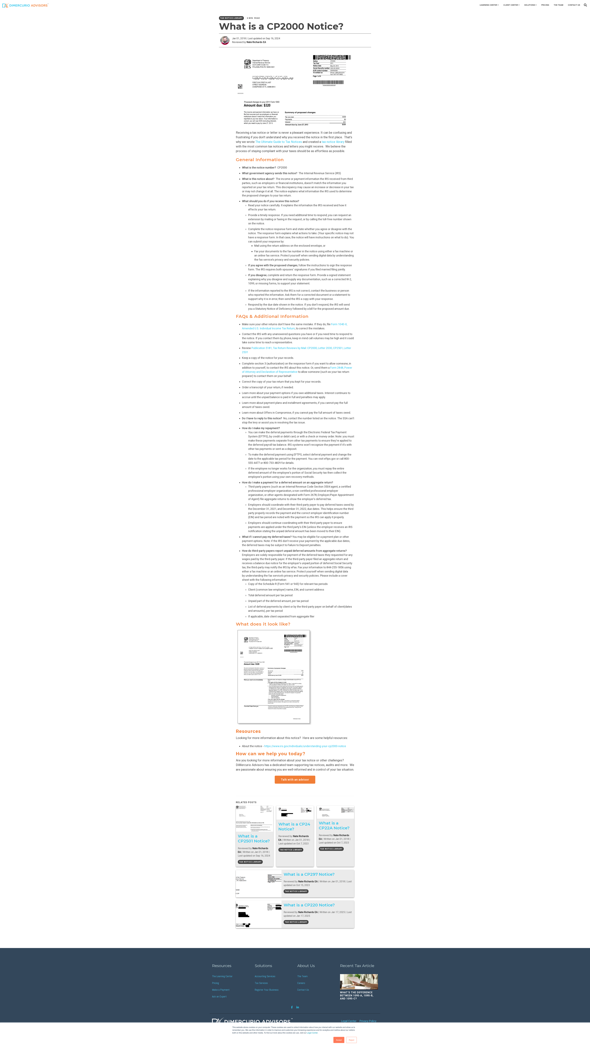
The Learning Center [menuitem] (222, 976)
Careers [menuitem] (301, 983)
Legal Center (312, 1032)
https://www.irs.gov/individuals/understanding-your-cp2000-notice (305, 746)
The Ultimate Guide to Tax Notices (278, 142)
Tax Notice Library (231, 18)
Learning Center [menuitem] (488, 5)
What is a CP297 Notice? (309, 874)
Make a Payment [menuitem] (221, 989)
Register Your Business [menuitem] (267, 989)
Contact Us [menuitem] (574, 5)
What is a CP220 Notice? (309, 904)
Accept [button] (339, 1040)
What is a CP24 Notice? (294, 827)
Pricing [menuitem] (545, 5)
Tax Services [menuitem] (261, 983)
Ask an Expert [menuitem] (219, 996)
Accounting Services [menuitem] (265, 976)
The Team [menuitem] (558, 5)
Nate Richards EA (256, 42)
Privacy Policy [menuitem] (368, 1021)
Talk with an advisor (295, 779)
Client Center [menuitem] (510, 5)
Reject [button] (351, 1040)
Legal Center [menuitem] (348, 1021)
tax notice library (333, 142)
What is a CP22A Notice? (334, 825)
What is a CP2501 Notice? (254, 838)
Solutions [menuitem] (529, 5)
